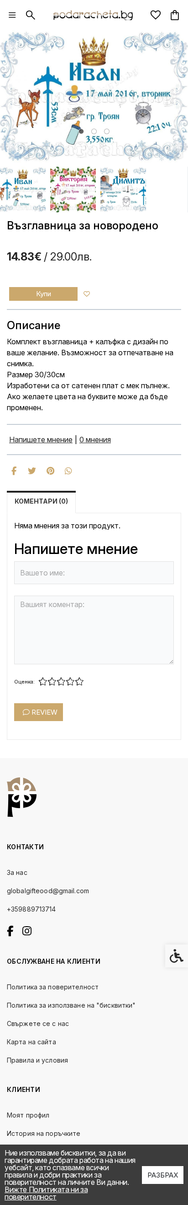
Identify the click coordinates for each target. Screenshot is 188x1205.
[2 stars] (52, 682)
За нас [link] (17, 872)
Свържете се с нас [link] (38, 1023)
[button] (23, 189)
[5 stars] (79, 682)
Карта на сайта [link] (31, 1042)
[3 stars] (61, 682)
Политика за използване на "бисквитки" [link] (71, 1005)
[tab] (81, 131)
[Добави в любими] (87, 294)
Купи (43, 293)
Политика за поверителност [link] (53, 987)
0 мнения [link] (95, 439)
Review (43, 712)
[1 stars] (42, 682)
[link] (12, 15)
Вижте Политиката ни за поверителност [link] (46, 1193)
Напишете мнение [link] (41, 439)
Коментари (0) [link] (41, 501)
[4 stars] (70, 682)
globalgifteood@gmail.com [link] (48, 891)
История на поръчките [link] (43, 1133)
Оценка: (24, 681)
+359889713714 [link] (31, 909)
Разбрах (162, 1175)
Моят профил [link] (28, 1115)
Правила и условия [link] (37, 1060)
